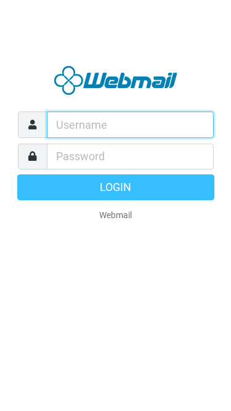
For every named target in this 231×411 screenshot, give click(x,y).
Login (115, 187)
